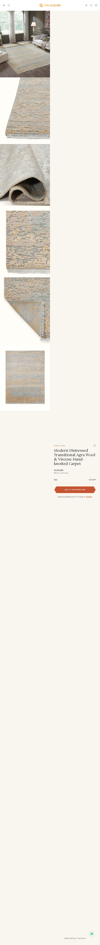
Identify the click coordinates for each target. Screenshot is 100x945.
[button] (75, 489)
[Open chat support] (91, 933)
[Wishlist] (94, 446)
